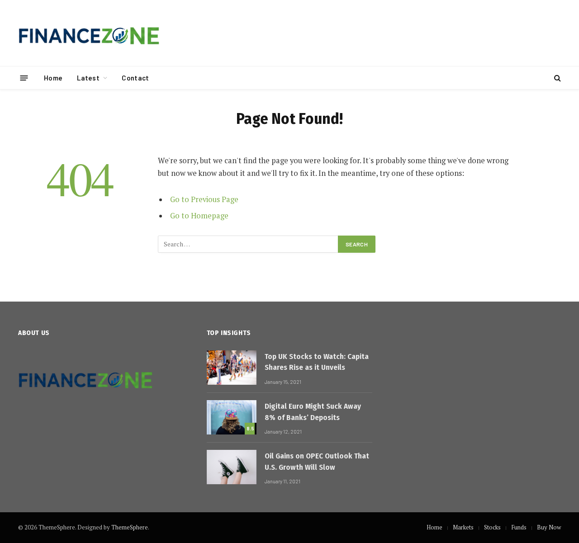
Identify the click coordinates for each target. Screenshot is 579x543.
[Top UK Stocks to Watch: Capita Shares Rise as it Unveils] (231, 367)
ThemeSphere (129, 527)
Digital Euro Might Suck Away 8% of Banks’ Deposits (313, 411)
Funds (519, 527)
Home (53, 78)
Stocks (492, 527)
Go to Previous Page (204, 199)
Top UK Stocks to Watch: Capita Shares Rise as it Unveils (317, 362)
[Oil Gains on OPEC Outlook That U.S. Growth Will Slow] (231, 467)
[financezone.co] (89, 33)
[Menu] (24, 77)
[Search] (556, 78)
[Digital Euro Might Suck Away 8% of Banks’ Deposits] (231, 417)
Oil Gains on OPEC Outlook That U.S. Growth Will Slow (317, 461)
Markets (463, 527)
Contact (135, 78)
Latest (88, 78)
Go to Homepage (199, 216)
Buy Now (549, 527)
